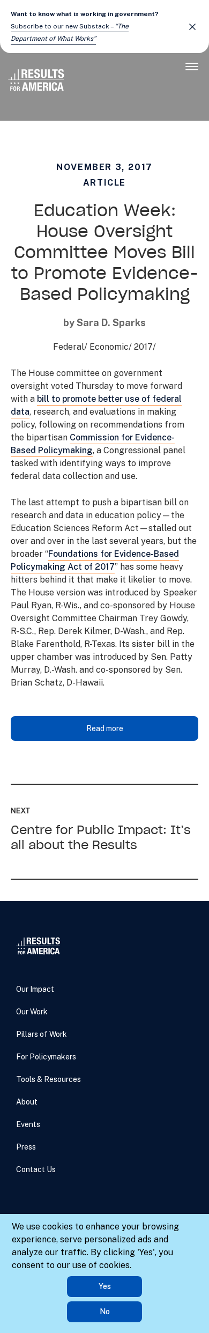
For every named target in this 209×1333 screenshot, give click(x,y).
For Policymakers (46, 1056)
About (27, 1102)
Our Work (32, 1011)
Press (26, 1147)
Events (28, 1124)
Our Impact (35, 989)
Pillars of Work (41, 1034)
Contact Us (36, 1169)
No (105, 1311)
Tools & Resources (48, 1079)
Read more (104, 728)
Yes (105, 1286)
